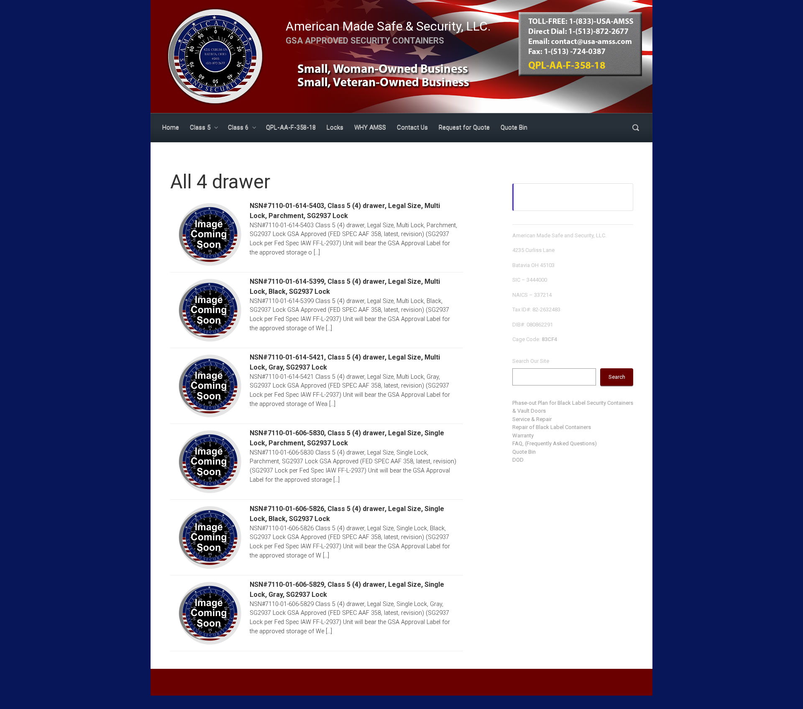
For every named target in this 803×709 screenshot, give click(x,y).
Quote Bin (524, 452)
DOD (518, 460)
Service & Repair (532, 419)
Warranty (523, 435)
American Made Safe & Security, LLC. (388, 26)
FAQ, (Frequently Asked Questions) (554, 443)
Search (617, 377)
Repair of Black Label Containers (551, 427)
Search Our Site (530, 361)
